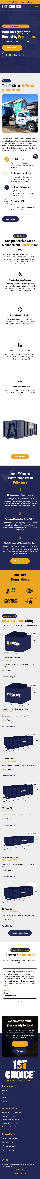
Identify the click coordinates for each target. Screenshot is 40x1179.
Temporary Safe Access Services (12, 1112)
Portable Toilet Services (9, 1116)
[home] (11, 7)
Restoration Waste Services (10, 1123)
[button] (36, 7)
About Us (5, 1097)
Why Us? (4, 1090)
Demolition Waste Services (10, 1120)
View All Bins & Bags (20, 933)
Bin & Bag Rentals (13, 55)
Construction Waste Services (11, 1127)
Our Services (20, 456)
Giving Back (5, 1101)
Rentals (20, 1051)
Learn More (10, 219)
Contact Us (20, 1044)
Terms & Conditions (20, 1173)
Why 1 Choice (20, 561)
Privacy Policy (20, 1170)
